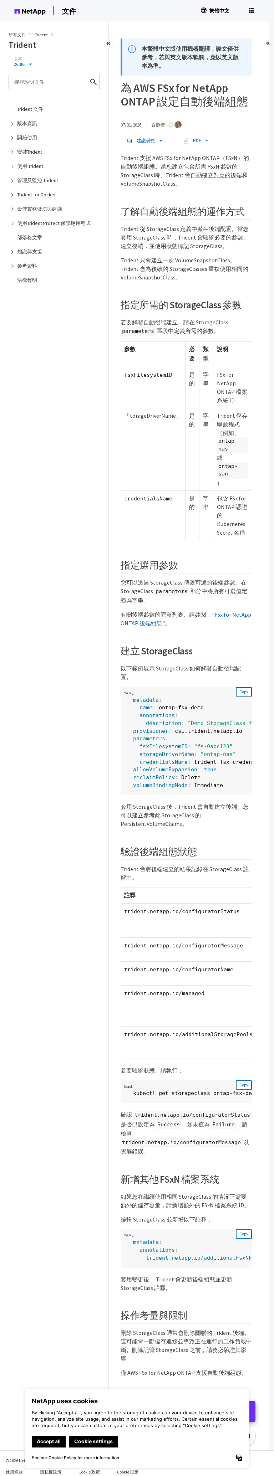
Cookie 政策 (89, 1472)
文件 (69, 10)
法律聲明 (27, 280)
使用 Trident (30, 166)
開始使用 (27, 137)
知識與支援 (29, 251)
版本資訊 (27, 123)
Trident (42, 34)
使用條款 (14, 1472)
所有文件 (17, 34)
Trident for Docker (36, 194)
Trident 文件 (30, 109)
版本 (18, 59)
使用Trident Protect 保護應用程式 (54, 223)
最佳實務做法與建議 (39, 209)
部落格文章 (29, 237)
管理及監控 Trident (37, 180)
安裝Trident (29, 152)
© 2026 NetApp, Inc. (23, 1460)
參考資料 (27, 266)
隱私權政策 (50, 1472)
